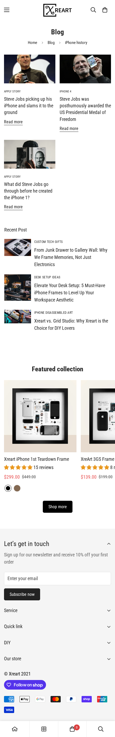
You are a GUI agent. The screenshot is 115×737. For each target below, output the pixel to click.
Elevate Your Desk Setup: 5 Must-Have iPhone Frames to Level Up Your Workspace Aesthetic (69, 293)
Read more (13, 121)
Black (8, 488)
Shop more (57, 506)
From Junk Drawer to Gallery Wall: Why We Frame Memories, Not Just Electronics (71, 257)
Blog (51, 42)
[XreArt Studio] (57, 9)
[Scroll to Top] (105, 708)
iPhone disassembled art (53, 313)
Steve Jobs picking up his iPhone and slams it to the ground (28, 105)
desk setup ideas (47, 277)
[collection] (44, 729)
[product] (14, 729)
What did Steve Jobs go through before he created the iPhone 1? (28, 190)
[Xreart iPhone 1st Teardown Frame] (40, 416)
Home (32, 42)
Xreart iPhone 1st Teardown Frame (36, 459)
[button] (105, 10)
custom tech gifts (48, 242)
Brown (17, 488)
